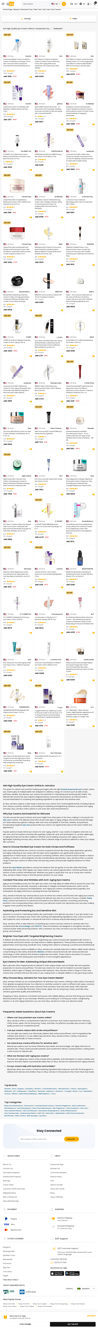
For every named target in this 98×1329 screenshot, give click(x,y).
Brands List (55, 1168)
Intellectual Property (12, 1176)
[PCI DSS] (8, 1292)
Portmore (7, 1263)
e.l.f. (92, 707)
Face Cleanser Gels (11, 1113)
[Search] (64, 4)
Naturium (27, 569)
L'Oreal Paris (26, 197)
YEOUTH (38, 926)
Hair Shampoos (10, 1108)
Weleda (40, 952)
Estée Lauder (89, 660)
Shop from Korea (77, 1304)
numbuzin (90, 151)
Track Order (8, 1185)
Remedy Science (57, 383)
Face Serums (29, 1106)
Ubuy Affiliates (56, 1197)
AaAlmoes (50, 1091)
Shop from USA (9, 1304)
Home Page (7, 9)
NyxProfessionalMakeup (28, 1094)
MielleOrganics (43, 1094)
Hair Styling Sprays (24, 1108)
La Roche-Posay (88, 197)
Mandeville (7, 1259)
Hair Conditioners (78, 1106)
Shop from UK (23, 1304)
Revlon (75, 1091)
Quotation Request (11, 1172)
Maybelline (88, 1091)
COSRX (28, 337)
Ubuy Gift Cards (57, 1189)
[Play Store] (72, 1274)
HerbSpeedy (21, 1091)
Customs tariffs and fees (14, 1189)
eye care (26, 825)
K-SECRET (59, 521)
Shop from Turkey (27, 1306)
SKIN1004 (90, 244)
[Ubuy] (10, 3)
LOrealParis (32, 1091)
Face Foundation (72, 1108)
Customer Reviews (58, 1172)
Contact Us (8, 1168)
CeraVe (28, 56)
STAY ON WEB (25, 1324)
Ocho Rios (7, 1271)
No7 (61, 476)
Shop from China (9, 1306)
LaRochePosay (63, 1089)
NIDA (61, 244)
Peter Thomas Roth (57, 428)
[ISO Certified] (26, 1292)
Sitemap (6, 1181)
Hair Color (84, 1108)
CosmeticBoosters (49, 1089)
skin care (7, 820)
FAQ (52, 1181)
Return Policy (56, 1176)
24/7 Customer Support (67, 1248)
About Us (7, 1164)
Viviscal (7, 1094)
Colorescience (57, 614)
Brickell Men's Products (25, 292)
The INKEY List (26, 151)
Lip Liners (42, 1116)
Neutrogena (82, 1089)
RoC (61, 56)
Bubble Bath (60, 1113)
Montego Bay (9, 1251)
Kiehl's (91, 292)
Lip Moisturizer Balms (28, 1113)
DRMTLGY (59, 292)
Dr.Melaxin (90, 104)
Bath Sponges (32, 1116)
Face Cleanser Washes (13, 1111)
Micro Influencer (10, 1197)
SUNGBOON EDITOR (25, 707)
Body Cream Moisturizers (42, 1108)
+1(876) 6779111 (59, 1262)
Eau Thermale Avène (57, 753)
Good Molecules (88, 521)
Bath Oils (41, 1113)
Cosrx (53, 1094)
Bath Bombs (9, 1116)
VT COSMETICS (25, 614)
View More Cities (10, 1280)
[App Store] (57, 1274)
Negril (5, 1275)
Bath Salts (50, 1113)
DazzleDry (29, 1089)
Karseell (7, 1089)
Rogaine (21, 1089)
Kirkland (15, 1094)
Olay (29, 428)
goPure (60, 104)
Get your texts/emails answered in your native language (74, 1253)
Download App (56, 1164)
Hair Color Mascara (30, 1111)
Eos (80, 1091)
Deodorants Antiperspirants (49, 1111)
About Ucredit (56, 1185)
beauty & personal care (71, 789)
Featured (58, 28)
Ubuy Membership (11, 1201)
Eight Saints (26, 476)
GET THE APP (73, 1324)
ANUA (92, 337)
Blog (52, 1193)
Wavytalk (41, 1091)
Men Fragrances (59, 1108)
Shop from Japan (40, 1304)
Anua (14, 1089)
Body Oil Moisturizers (69, 1111)
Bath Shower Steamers (75, 1113)
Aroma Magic (25, 926)
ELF (14, 1091)
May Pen (6, 1267)
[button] (74, 3)
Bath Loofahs (20, 1116)
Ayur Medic (17, 867)
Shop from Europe (45, 1306)
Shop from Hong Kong (59, 1304)
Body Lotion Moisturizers (13, 1106)
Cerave (73, 1089)
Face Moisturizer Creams (44, 1106)
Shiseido (90, 428)
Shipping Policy (9, 1193)
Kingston (7, 1247)
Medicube (8, 1091)
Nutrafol (38, 1089)
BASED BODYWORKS (88, 569)
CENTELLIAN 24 (57, 151)
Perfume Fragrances (63, 1106)
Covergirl (67, 1091)
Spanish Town (9, 1255)
